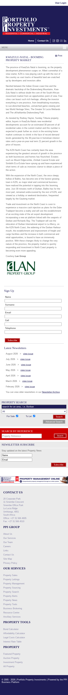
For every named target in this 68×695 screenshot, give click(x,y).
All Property (9, 666)
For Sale (11, 416)
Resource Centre (11, 612)
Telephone (10, 328)
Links (5, 550)
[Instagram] (57, 41)
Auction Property (11, 658)
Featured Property (11, 654)
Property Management (13, 583)
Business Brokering (12, 608)
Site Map (7, 559)
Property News (10, 600)
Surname (9, 305)
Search (59, 417)
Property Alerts (10, 596)
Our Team (8, 542)
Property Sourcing (11, 587)
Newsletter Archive (51, 392)
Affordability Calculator (14, 633)
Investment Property (13, 662)
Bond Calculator (10, 629)
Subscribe (58, 464)
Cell (7, 320)
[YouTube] (61, 41)
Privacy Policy (10, 563)
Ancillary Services (12, 617)
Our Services (9, 538)
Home (31, 40)
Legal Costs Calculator (14, 637)
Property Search (11, 592)
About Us (7, 534)
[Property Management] (34, 484)
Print (59, 55)
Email (8, 312)
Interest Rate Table (12, 641)
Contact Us (43, 40)
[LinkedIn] (64, 41)
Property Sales (10, 575)
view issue (28, 353)
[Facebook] (53, 41)
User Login (60, 3)
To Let (29, 416)
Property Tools (10, 604)
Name (8, 297)
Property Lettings (11, 579)
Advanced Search (54, 422)
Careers (7, 546)
